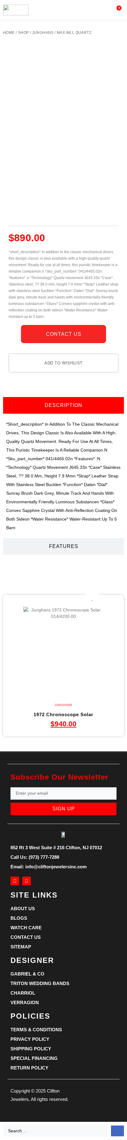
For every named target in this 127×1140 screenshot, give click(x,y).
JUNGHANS (43, 32)
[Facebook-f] (14, 881)
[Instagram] (26, 881)
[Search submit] (117, 1131)
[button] (57, 10)
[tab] (63, 405)
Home (9, 32)
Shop (23, 32)
